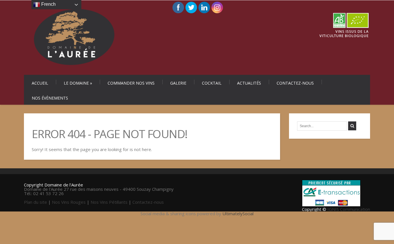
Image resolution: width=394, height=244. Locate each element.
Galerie (178, 83)
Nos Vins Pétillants (109, 202)
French (48, 4)
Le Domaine (78, 83)
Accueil (40, 83)
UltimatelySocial (238, 213)
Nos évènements (50, 98)
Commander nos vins (131, 83)
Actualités (249, 83)
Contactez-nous (295, 83)
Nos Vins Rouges (69, 202)
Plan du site (35, 202)
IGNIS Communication (348, 209)
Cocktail (212, 83)
